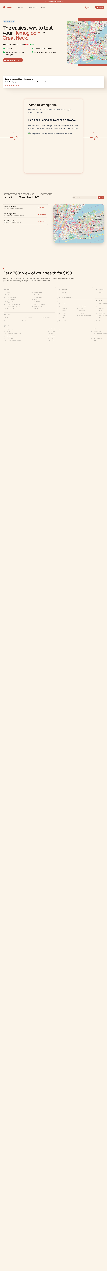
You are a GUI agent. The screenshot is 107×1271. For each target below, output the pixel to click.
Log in (88, 7)
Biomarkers (32, 7)
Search (101, 197)
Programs (20, 7)
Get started (99, 7)
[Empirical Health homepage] (8, 7)
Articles (43, 7)
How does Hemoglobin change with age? (52, 120)
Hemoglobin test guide (12, 85)
